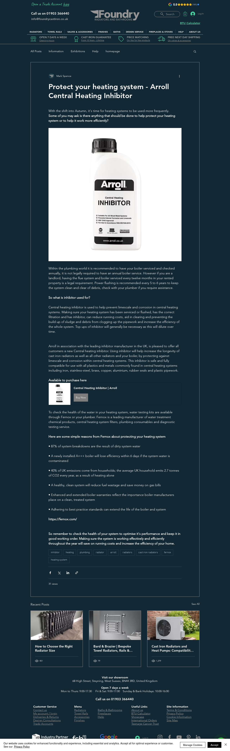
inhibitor (55, 552)
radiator (100, 552)
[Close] (226, 745)
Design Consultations (47, 720)
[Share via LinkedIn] (68, 572)
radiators (127, 552)
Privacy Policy (175, 713)
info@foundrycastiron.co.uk (49, 19)
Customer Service (45, 706)
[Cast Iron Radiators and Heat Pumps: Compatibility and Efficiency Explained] (173, 625)
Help (95, 51)
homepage (113, 51)
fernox (167, 552)
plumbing (85, 552)
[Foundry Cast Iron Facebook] (169, 737)
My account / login (45, 713)
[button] (185, 14)
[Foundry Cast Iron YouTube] (179, 737)
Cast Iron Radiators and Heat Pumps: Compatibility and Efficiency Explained (172, 648)
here (66, 4)
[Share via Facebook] (50, 572)
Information (56, 51)
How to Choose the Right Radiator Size (54, 648)
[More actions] (179, 76)
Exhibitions (78, 51)
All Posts (36, 51)
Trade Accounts (43, 723)
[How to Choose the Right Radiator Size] (57, 625)
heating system (59, 559)
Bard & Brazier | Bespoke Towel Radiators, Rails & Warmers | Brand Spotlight (113, 648)
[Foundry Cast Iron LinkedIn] (198, 737)
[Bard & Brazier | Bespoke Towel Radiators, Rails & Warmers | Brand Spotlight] (115, 625)
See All (195, 604)
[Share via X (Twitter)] (59, 572)
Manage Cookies (192, 745)
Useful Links (139, 706)
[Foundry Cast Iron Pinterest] (188, 737)
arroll (113, 552)
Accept (214, 745)
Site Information (177, 706)
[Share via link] (76, 572)
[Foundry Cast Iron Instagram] (160, 737)
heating (70, 552)
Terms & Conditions (179, 710)
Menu (78, 706)
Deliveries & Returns (46, 717)
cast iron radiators (148, 552)
